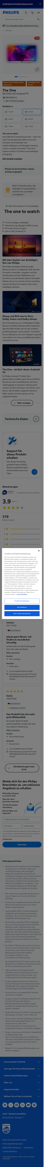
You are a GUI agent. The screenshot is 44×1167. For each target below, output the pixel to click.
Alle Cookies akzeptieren (21, 613)
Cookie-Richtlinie (21, 594)
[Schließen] (37, 550)
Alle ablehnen (21, 607)
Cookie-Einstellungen (21, 601)
